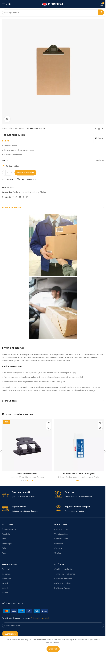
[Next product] (102, 128)
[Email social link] (20, 197)
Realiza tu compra (61, 529)
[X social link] (16, 197)
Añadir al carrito (25, 172)
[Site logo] (53, 4)
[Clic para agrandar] (7, 119)
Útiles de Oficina (17, 128)
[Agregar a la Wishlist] (48, 423)
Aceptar (53, 649)
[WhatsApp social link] (26, 197)
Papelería (6, 534)
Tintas (4, 538)
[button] (48, 427)
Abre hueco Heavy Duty (27, 473)
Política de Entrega (62, 588)
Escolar (96, 477)
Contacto (58, 548)
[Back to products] (99, 128)
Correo (5, 592)
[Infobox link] (26, 494)
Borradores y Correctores (83, 477)
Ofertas (57, 553)
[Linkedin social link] (23, 197)
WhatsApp (6, 578)
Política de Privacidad (63, 578)
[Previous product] (95, 128)
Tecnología (7, 543)
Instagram (6, 574)
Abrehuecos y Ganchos (34, 477)
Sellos (4, 548)
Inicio (4, 128)
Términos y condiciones (64, 574)
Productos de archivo (35, 128)
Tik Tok (5, 583)
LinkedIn (5, 588)
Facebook (6, 569)
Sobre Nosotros (61, 538)
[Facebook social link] (13, 197)
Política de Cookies (62, 583)
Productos (58, 543)
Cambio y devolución (63, 569)
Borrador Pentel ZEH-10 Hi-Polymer (79, 473)
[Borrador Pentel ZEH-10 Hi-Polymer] (79, 445)
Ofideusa (99, 138)
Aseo (4, 553)
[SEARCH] (101, 12)
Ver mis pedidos (61, 534)
